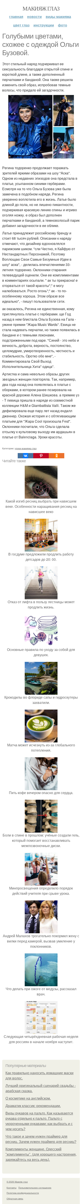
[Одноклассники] (56, 455)
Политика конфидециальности (23, 1192)
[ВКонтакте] (25, 455)
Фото (62, 25)
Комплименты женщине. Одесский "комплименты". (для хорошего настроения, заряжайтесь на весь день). (41, 1154)
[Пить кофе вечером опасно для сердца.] (41, 787)
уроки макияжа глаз (26, 448)
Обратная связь (15, 1198)
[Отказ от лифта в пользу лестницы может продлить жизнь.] (41, 596)
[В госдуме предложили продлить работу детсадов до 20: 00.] (41, 548)
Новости (34, 16)
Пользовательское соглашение (34, 1187)
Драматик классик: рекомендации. (33, 1106)
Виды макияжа (58, 16)
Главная (16, 16)
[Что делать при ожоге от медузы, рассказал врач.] (41, 983)
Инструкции (43, 25)
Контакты (11, 1187)
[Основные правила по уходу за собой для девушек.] (41, 644)
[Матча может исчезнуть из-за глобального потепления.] (41, 739)
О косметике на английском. (28, 1098)
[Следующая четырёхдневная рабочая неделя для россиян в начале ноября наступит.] (41, 1031)
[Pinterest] (41, 455)
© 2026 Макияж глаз (17, 1181)
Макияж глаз (41, 8)
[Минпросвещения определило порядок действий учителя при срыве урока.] (41, 882)
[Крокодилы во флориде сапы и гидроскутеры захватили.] (41, 691)
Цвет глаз (21, 25)
